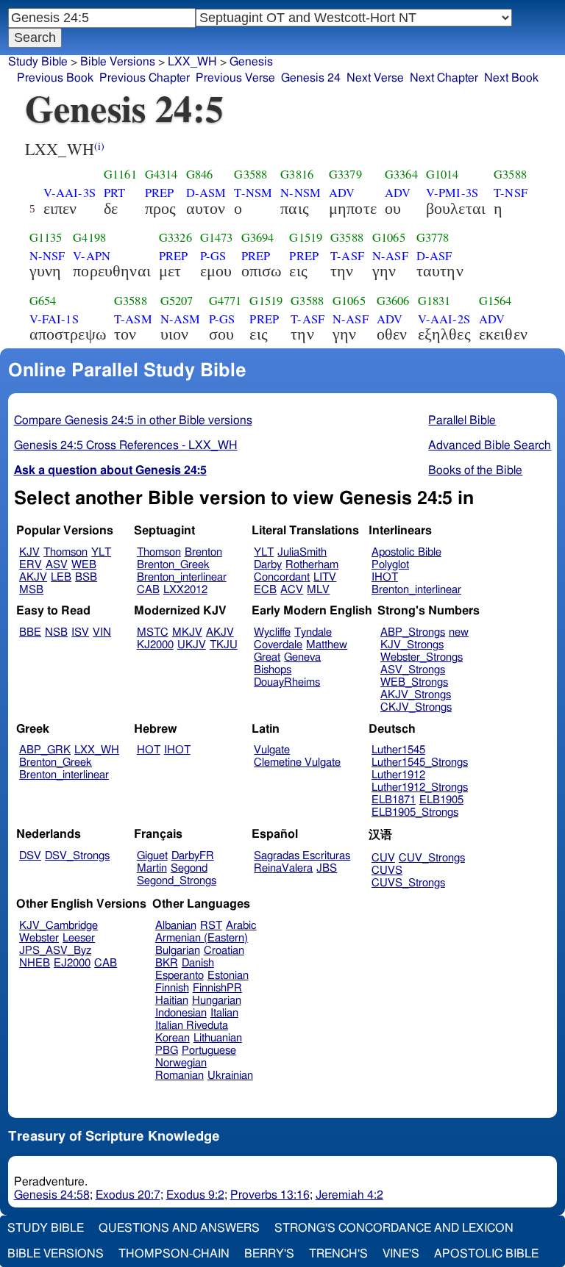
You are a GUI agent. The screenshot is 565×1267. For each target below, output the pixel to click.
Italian (224, 1013)
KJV (29, 552)
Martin (152, 868)
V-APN (91, 256)
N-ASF (390, 256)
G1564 (495, 300)
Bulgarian (177, 950)
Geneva (302, 657)
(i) (99, 146)
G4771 (225, 300)
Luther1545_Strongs (420, 762)
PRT (114, 192)
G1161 (120, 174)
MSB (31, 589)
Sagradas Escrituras (302, 855)
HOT (148, 749)
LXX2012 (185, 589)
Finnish (172, 988)
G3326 (175, 237)
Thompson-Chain (174, 1254)
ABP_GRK (45, 749)
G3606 (393, 300)
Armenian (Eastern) (201, 938)
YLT (101, 552)
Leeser (79, 938)
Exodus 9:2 (195, 1195)
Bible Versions (117, 62)
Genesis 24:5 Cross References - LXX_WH (126, 445)
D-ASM (206, 192)
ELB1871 (394, 799)
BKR (166, 963)
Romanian (179, 1075)
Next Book (511, 78)
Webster (39, 938)
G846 (199, 174)
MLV (318, 589)
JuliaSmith (302, 552)
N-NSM (300, 192)
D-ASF (434, 256)
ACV (291, 589)
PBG (166, 1050)
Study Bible (38, 62)
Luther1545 (398, 749)
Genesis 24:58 (52, 1195)
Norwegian (181, 1063)
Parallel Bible (462, 420)
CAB (148, 589)
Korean (172, 1038)
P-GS (213, 256)
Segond (189, 868)
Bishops (272, 669)
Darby (268, 564)
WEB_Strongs (414, 682)
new (459, 632)
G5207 (176, 300)
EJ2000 (72, 963)
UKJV (191, 644)
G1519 (305, 237)
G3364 (401, 174)
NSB (56, 632)
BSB (86, 577)
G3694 (257, 237)
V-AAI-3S (69, 192)
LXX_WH (96, 749)
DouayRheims (287, 682)
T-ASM (133, 319)
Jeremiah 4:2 (349, 1195)
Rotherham (311, 564)
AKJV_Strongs (415, 694)
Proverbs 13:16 (270, 1195)
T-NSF (510, 192)
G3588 (250, 174)
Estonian (228, 975)
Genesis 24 (311, 78)
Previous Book (55, 78)
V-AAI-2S (444, 319)
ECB (265, 589)
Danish (198, 963)
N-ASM (180, 319)
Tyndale (313, 632)
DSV (30, 855)
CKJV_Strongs (416, 707)
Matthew (326, 644)
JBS (326, 868)
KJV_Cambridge (58, 925)
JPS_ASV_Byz (55, 950)
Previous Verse (235, 78)
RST (211, 925)
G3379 (345, 174)
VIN (102, 632)
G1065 (388, 237)
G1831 (434, 300)
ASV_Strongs (412, 669)
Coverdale (278, 644)
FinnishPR (217, 988)
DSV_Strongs (77, 855)
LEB (61, 577)
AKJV (33, 577)
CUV (383, 858)
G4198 (89, 237)
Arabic (241, 925)
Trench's (338, 1254)
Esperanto (179, 975)
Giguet (152, 855)
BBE (30, 632)
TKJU (224, 644)
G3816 (296, 174)
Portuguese (209, 1050)
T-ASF (347, 256)
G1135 (46, 237)
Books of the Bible (475, 470)
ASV (57, 564)
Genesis (251, 62)
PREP (159, 192)
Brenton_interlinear (182, 577)
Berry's (269, 1254)
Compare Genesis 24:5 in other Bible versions (133, 420)
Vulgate (272, 749)
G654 (43, 300)
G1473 (216, 237)
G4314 (161, 174)
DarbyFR (192, 855)
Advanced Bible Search (489, 445)
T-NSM (253, 192)
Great (267, 657)
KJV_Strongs (412, 644)
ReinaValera (283, 868)
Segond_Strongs (176, 880)
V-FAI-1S (54, 319)
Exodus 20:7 (128, 1195)
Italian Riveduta (191, 1025)
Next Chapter (444, 78)
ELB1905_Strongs (415, 812)
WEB (83, 564)
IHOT (385, 577)
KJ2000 (155, 644)
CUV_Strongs (432, 858)
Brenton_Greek (173, 564)
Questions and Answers (179, 1228)
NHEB (34, 963)
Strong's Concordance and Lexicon (394, 1228)
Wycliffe (272, 632)
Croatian (224, 950)
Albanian (175, 925)
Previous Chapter (144, 78)
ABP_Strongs (412, 632)
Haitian (171, 1000)
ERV (30, 564)
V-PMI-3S (452, 192)
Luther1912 (398, 774)
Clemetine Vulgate (297, 762)
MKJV (187, 632)
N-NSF (47, 256)
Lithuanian (217, 1038)
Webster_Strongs (421, 657)
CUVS (387, 870)
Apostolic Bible (486, 1254)
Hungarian (216, 1000)
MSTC (152, 632)
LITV (324, 577)
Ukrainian (230, 1075)
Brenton (203, 552)
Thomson (65, 552)
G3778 (432, 237)
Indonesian (181, 1013)
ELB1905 (441, 799)
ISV (80, 632)
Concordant (282, 577)
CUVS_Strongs (408, 883)
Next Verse (375, 78)
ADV (342, 192)
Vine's (401, 1254)
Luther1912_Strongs (420, 787)
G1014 (442, 174)
